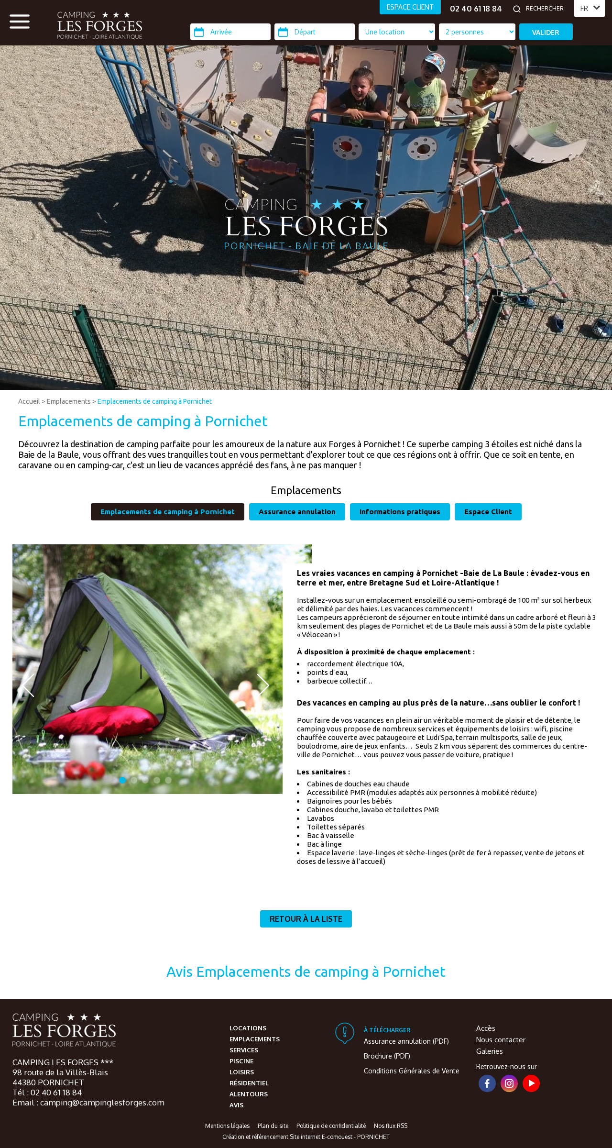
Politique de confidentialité (331, 1125)
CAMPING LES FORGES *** (62, 1062)
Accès (485, 1028)
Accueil (29, 401)
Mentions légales (227, 1125)
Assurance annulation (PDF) (406, 1041)
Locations (248, 1028)
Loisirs (242, 1072)
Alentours (249, 1094)
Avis (236, 1105)
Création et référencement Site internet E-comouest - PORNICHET (306, 1136)
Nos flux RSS (390, 1125)
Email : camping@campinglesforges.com (88, 1102)
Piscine (241, 1061)
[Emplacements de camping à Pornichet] (99, 25)
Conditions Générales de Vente (411, 1071)
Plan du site (273, 1125)
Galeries (489, 1051)
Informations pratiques (400, 512)
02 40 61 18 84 (476, 8)
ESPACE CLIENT (410, 7)
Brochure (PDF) (387, 1056)
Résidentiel (249, 1083)
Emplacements (69, 401)
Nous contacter (500, 1039)
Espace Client (488, 512)
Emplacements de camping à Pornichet (155, 401)
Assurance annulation (297, 512)
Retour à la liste (306, 919)
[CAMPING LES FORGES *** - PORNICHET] (64, 1031)
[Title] (526, 385)
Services (244, 1050)
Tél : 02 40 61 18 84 (47, 1092)
